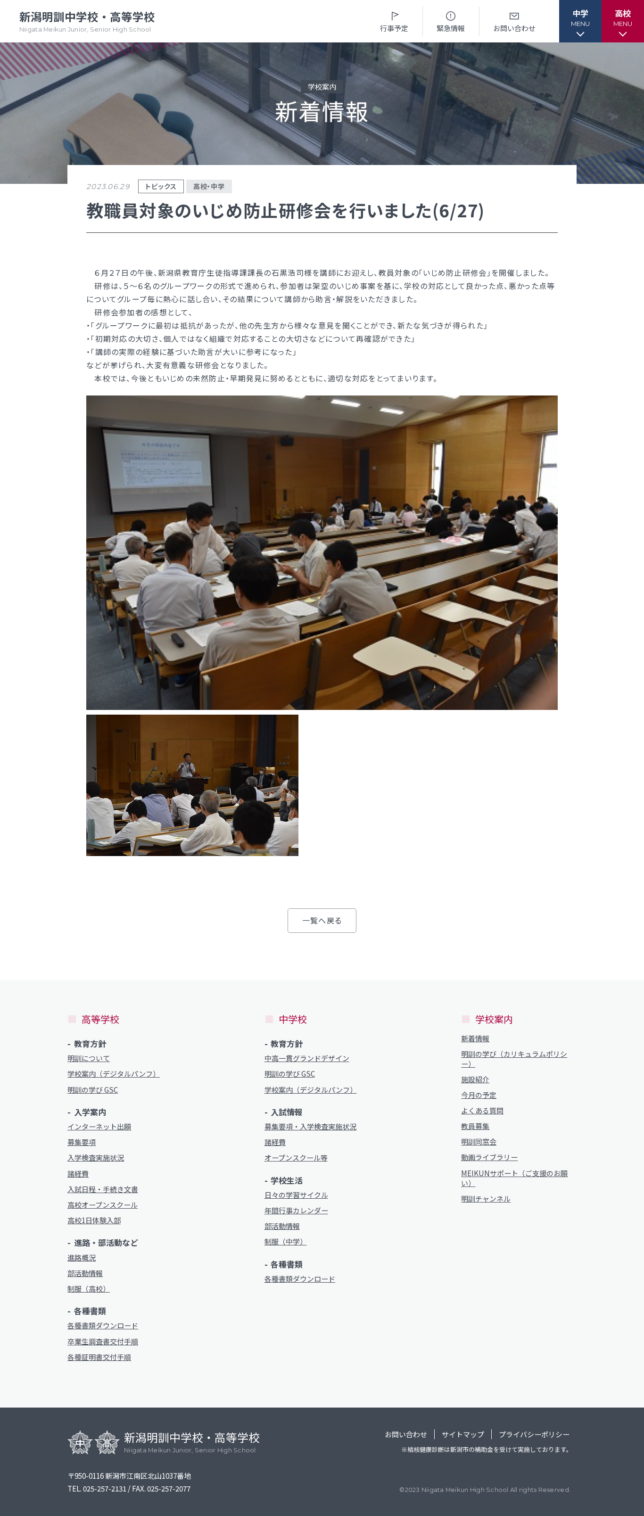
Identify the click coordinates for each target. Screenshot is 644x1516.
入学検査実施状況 (95, 1157)
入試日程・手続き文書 (102, 1189)
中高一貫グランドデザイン (306, 1058)
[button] (580, 21)
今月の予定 (478, 1095)
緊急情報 (451, 28)
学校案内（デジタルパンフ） (113, 1074)
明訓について (88, 1058)
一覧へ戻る (322, 920)
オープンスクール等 (296, 1157)
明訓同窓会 (478, 1141)
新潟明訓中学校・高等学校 (87, 20)
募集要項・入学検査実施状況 (310, 1126)
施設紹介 (475, 1079)
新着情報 (475, 1038)
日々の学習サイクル (296, 1195)
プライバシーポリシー (534, 1434)
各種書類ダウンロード (102, 1325)
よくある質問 (482, 1110)
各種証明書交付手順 (99, 1357)
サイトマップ (463, 1434)
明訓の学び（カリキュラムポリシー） (514, 1059)
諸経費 (78, 1173)
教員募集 (475, 1126)
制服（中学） (285, 1241)
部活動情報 (85, 1273)
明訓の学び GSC (92, 1090)
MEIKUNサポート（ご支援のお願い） (514, 1178)
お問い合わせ (514, 28)
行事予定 (394, 28)
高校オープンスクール (102, 1205)
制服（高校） (88, 1289)
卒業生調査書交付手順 (102, 1341)
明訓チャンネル (486, 1198)
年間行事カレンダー (296, 1210)
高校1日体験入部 (94, 1220)
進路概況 (81, 1257)
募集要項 (81, 1142)
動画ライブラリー (489, 1157)
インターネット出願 (99, 1126)
